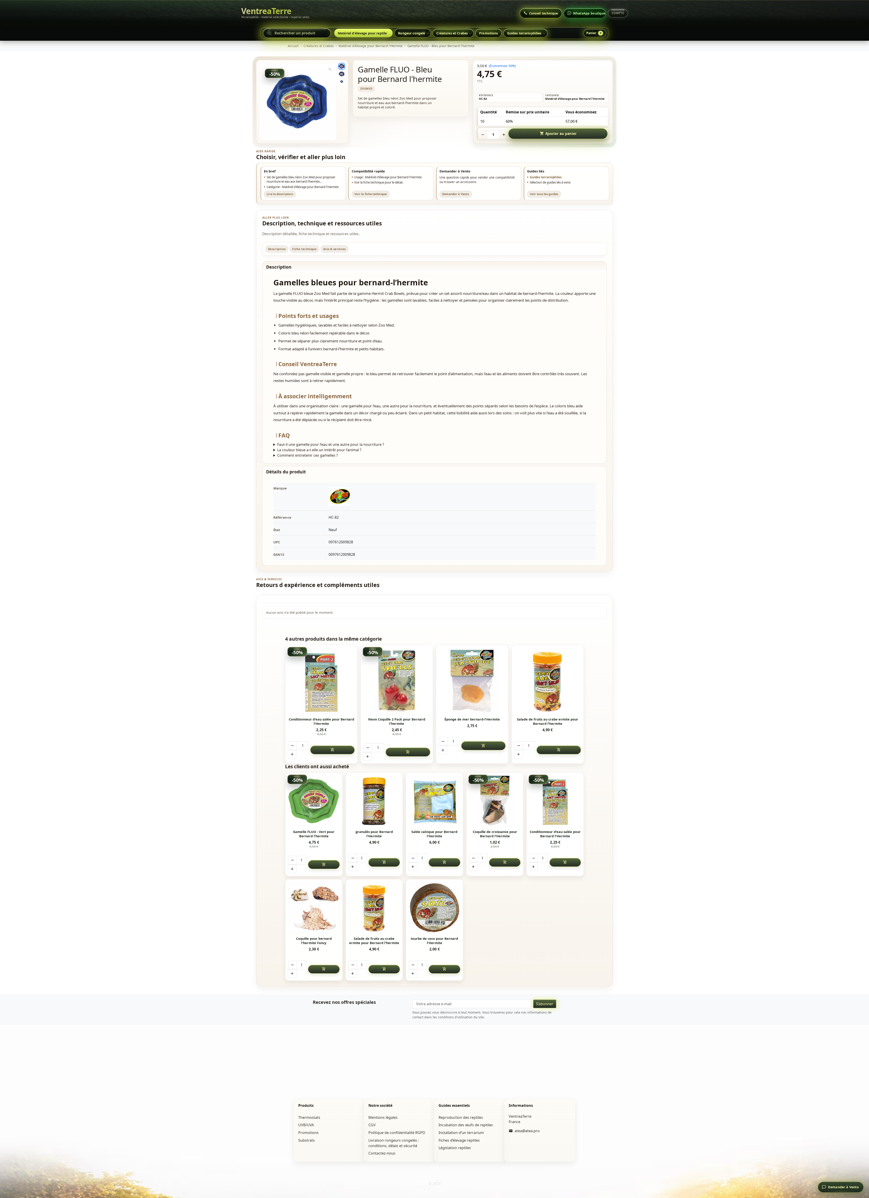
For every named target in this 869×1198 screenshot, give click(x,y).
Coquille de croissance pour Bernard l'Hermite (495, 834)
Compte (618, 13)
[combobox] (297, 33)
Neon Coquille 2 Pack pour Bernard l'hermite (396, 721)
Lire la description (280, 194)
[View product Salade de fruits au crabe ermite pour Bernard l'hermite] (547, 681)
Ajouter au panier (558, 133)
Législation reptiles (455, 1147)
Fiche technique (304, 249)
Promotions (488, 33)
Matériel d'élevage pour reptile (362, 33)
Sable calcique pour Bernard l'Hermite (434, 834)
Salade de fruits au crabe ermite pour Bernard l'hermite (547, 721)
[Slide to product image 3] (341, 81)
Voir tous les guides (544, 194)
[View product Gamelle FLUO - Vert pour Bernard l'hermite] (314, 801)
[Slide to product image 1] (341, 66)
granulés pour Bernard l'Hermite (374, 834)
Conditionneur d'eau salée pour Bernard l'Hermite (321, 721)
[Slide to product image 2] (341, 74)
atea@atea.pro (527, 1130)
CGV (372, 1124)
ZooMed (366, 88)
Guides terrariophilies (524, 33)
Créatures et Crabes (452, 33)
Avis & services (334, 249)
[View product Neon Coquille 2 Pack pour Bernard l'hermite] (397, 681)
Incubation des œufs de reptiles (466, 1124)
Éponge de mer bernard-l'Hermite (472, 719)
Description (277, 249)
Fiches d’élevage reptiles (459, 1140)
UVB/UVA (306, 1124)
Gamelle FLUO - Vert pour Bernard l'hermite (313, 834)
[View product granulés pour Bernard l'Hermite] (374, 801)
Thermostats (309, 1117)
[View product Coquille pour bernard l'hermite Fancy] (314, 908)
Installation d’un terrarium (461, 1132)
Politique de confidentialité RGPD (396, 1132)
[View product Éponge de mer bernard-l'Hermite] (472, 681)
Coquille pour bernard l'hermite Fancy (314, 941)
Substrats (306, 1140)
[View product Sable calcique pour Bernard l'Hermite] (434, 801)
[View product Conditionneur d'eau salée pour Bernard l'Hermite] (321, 681)
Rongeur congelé (411, 33)
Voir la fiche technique (370, 194)
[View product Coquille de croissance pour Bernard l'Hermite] (495, 801)
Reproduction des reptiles (461, 1117)
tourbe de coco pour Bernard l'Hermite (434, 941)
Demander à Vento (455, 194)
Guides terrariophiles (546, 177)
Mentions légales (383, 1117)
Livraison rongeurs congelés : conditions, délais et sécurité (393, 1143)
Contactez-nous (381, 1153)
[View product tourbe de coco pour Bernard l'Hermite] (434, 908)
